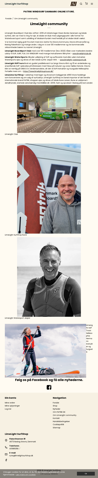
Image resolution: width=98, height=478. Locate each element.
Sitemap (56, 427)
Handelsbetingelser (61, 421)
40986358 (13, 448)
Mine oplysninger (12, 406)
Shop (55, 406)
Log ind (8, 409)
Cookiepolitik (58, 424)
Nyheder (56, 409)
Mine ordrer (10, 402)
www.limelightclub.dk (81, 53)
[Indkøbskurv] (86, 3)
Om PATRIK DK (59, 412)
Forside (56, 402)
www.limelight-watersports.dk (73, 59)
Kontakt (56, 418)
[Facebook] (6, 460)
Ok (86, 474)
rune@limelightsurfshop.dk (21, 455)
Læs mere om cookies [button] (26, 474)
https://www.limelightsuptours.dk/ (38, 71)
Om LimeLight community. (65, 415)
